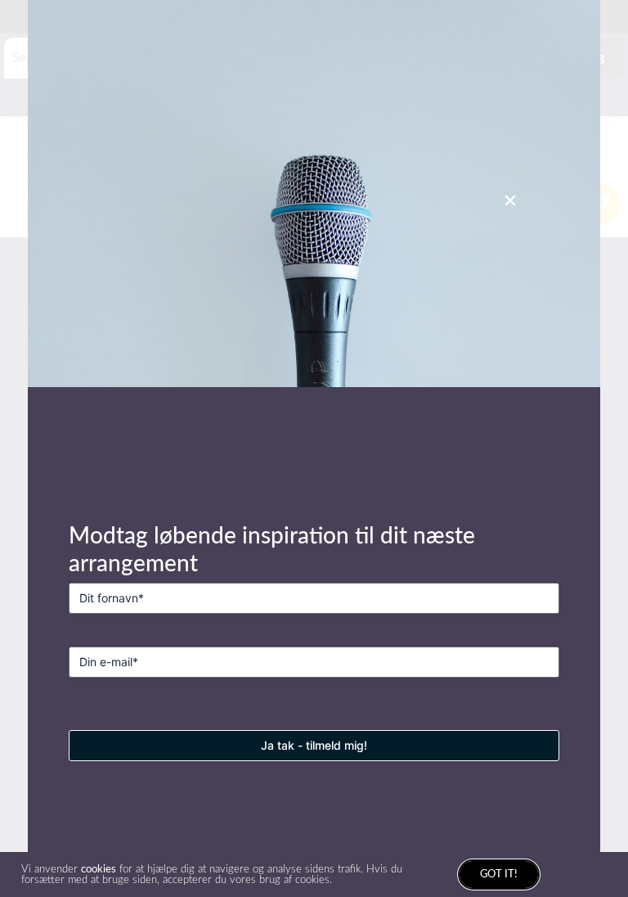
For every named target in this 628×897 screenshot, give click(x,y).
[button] (510, 200)
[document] (314, 448)
